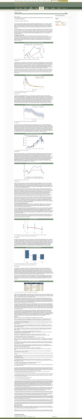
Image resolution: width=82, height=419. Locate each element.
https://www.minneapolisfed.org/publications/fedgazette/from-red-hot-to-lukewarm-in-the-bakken (36, 342)
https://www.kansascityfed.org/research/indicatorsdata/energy (24, 337)
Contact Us (48, 1)
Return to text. (36, 292)
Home (15, 10)
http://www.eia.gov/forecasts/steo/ (47, 364)
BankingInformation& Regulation (31, 8)
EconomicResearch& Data (41, 8)
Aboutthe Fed (16, 8)
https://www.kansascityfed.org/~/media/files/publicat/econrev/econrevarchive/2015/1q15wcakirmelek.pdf (31, 322)
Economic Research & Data (20, 10)
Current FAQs (43, 1)
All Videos (39, 1)
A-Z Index (29, 1)
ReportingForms (59, 8)
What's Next (21, 1)
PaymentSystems (36, 8)
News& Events (20, 8)
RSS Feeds (58, 24)
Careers (33, 1)
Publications (64, 8)
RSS (36, 1)
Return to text (39, 370)
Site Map (25, 1)
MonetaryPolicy (25, 8)
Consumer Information (47, 8)
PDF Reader (54, 416)
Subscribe (63, 24)
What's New (17, 1)
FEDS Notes (26, 10)
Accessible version (16, 60)
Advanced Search (64, 1)
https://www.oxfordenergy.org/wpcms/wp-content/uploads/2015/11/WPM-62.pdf (34, 328)
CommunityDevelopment (53, 8)
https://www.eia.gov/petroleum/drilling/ (20, 363)
